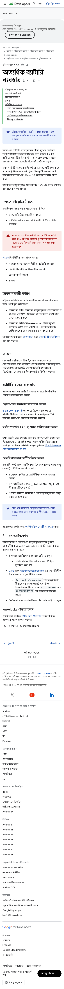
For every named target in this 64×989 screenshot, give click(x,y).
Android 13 (7, 844)
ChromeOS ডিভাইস (11, 801)
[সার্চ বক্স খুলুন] (34, 4)
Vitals (5, 257)
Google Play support (12, 910)
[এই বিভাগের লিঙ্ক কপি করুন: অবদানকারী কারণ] (33, 294)
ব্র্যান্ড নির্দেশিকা (34, 966)
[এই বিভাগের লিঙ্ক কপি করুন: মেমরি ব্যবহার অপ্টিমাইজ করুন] (47, 458)
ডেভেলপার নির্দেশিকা (11, 872)
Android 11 (7, 854)
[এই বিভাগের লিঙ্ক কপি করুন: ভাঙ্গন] (15, 354)
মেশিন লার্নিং (7, 759)
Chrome (6, 940)
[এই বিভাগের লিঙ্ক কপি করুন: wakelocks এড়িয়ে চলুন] (36, 610)
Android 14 (7, 839)
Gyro (11, 570)
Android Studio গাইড (12, 867)
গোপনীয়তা (7, 773)
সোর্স (4, 726)
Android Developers (11, 47)
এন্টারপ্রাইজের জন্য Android (15, 716)
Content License (42, 673)
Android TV (8, 811)
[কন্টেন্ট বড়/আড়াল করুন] (26, 90)
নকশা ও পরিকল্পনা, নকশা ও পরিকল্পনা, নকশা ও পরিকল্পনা (30, 51)
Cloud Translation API (26, 29)
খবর (4, 731)
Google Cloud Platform (14, 950)
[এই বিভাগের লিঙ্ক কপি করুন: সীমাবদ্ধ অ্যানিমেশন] (31, 536)
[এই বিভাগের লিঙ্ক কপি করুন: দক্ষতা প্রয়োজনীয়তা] (37, 202)
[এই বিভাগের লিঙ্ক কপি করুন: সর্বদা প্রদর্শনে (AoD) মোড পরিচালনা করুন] (5, 432)
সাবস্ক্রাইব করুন (49, 973)
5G (4, 778)
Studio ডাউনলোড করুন (13, 882)
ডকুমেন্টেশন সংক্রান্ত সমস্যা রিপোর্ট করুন (20, 905)
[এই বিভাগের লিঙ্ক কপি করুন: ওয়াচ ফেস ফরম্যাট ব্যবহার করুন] (49, 404)
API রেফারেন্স (8, 877)
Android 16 (7, 829)
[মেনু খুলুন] (5, 3)
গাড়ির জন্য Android (11, 806)
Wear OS (6, 796)
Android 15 (7, 834)
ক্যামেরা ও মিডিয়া (9, 769)
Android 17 (7, 824)
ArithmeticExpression (32, 570)
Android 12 (7, 849)
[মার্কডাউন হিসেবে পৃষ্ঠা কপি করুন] (34, 80)
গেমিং (4, 754)
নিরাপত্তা (6, 721)
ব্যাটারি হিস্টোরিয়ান (49, 337)
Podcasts (6, 741)
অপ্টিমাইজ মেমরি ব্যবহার (39, 526)
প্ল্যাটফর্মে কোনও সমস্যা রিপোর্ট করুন (18, 900)
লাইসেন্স (19, 966)
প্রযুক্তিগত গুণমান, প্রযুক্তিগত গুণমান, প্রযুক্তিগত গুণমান (29, 58)
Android (6, 711)
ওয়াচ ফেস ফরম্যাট (12, 410)
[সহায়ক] (22, 65)
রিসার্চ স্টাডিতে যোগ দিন (12, 915)
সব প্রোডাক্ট (7, 955)
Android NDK (8, 887)
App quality (10, 13)
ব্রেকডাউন (28, 337)
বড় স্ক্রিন (5, 791)
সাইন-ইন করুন (52, 3)
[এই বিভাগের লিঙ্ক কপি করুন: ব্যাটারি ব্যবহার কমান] (38, 385)
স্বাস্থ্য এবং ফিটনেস (10, 764)
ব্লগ (3, 736)
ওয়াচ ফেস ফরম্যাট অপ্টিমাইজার (33, 512)
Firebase (6, 945)
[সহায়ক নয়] (27, 65)
